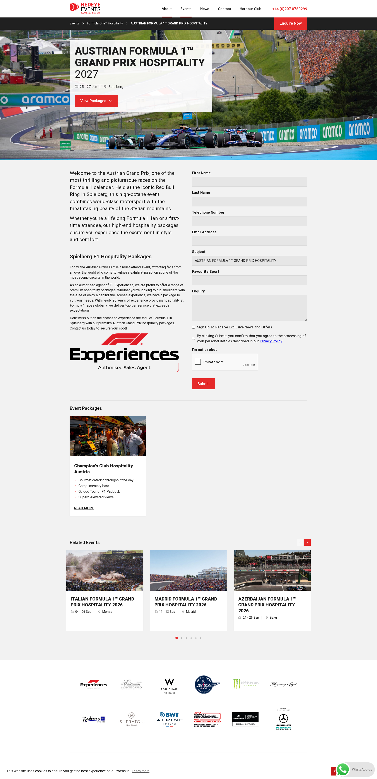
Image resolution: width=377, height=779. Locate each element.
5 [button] (196, 638)
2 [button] (181, 638)
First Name (201, 173)
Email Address (204, 232)
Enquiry (198, 291)
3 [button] (186, 638)
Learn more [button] (140, 771)
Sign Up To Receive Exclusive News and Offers (234, 327)
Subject (199, 251)
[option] (105, 590)
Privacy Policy (271, 341)
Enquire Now (291, 23)
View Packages (93, 101)
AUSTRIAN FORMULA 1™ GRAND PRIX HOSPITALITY (169, 23)
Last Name (201, 192)
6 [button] (200, 638)
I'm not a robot (204, 349)
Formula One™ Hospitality (105, 23)
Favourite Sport (205, 271)
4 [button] (191, 638)
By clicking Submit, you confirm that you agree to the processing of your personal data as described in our (251, 338)
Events (74, 23)
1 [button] (176, 638)
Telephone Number (208, 212)
